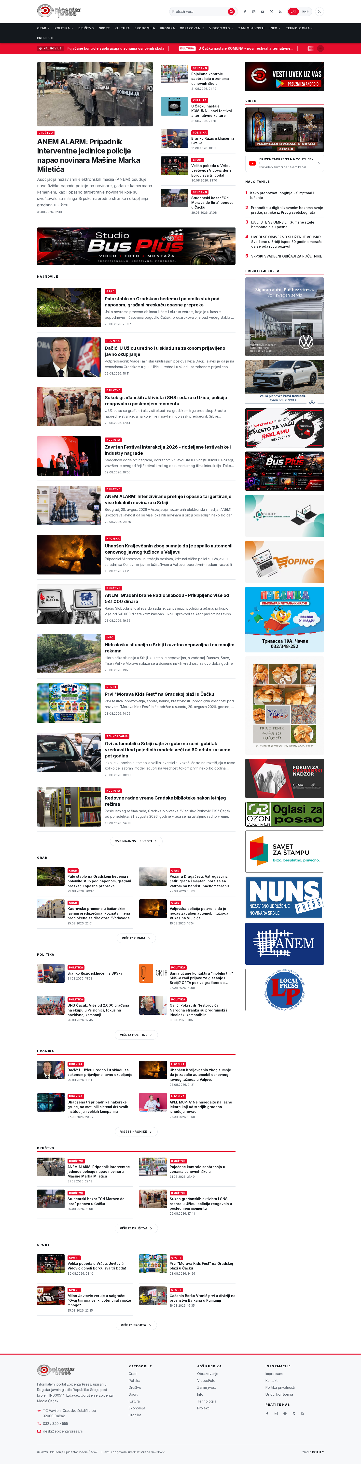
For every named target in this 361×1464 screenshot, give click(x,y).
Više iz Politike (133, 1035)
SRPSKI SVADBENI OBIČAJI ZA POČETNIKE (286, 256)
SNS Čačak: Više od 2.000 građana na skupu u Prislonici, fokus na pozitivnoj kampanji (98, 1010)
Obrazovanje (192, 28)
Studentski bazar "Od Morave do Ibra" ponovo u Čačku (212, 203)
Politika (62, 28)
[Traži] (231, 11)
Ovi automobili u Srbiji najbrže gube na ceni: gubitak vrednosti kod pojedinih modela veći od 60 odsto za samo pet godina (167, 749)
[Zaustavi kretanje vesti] (320, 48)
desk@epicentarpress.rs (63, 1431)
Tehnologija (298, 28)
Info (273, 28)
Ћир (305, 11)
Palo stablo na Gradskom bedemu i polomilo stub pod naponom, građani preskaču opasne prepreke (99, 881)
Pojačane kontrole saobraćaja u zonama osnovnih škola (77, 48)
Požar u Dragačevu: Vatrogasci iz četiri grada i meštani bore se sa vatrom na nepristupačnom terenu (199, 881)
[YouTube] (262, 11)
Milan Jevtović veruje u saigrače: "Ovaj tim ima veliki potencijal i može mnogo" (99, 1300)
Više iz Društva (134, 1228)
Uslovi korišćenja (279, 1394)
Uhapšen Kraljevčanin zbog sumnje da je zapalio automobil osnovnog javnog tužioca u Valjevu (200, 1075)
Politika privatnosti (280, 1387)
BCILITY (318, 1452)
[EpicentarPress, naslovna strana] (59, 11)
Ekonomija (145, 28)
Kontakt (271, 1380)
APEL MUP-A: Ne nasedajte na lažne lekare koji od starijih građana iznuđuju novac (201, 1107)
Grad (41, 28)
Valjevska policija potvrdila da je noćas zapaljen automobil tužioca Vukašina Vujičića (199, 913)
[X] (271, 11)
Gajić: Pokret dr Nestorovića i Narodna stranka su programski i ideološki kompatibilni (198, 1010)
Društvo (86, 28)
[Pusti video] (284, 129)
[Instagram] (254, 11)
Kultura (122, 28)
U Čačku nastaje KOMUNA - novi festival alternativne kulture (211, 111)
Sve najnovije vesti (133, 841)
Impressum (274, 1374)
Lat (293, 11)
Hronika (167, 28)
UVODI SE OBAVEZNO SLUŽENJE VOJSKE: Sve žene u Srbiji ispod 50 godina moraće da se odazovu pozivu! (286, 242)
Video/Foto (219, 28)
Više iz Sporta (133, 1325)
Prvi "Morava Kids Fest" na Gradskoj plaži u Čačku (159, 694)
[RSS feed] (280, 11)
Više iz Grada (133, 938)
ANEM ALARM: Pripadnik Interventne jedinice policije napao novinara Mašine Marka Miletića (88, 155)
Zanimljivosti (251, 28)
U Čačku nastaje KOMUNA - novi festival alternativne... (207, 48)
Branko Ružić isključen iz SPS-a (95, 973)
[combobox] (199, 11)
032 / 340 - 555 (55, 1423)
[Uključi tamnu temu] (319, 11)
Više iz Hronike (133, 1131)
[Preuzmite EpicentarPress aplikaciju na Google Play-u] (284, 76)
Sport (104, 28)
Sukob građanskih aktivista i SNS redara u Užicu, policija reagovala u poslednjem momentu (201, 1203)
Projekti (45, 38)
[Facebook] (245, 11)
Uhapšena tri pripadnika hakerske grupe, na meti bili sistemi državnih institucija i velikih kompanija (98, 1107)
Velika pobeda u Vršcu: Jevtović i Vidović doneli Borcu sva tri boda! (212, 170)
